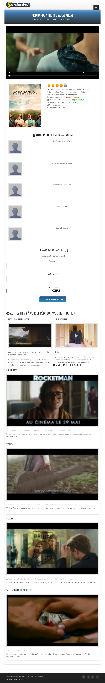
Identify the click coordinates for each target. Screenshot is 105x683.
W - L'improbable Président (19, 590)
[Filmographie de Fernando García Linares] (15, 170)
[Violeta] (52, 475)
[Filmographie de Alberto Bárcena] (15, 235)
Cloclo (10, 518)
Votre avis (53, 274)
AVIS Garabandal (53, 249)
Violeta (9, 444)
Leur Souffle (61, 319)
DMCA (22, 679)
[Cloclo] (52, 550)
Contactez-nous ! (11, 679)
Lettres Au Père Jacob (18, 319)
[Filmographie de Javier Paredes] (15, 213)
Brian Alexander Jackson (69, 95)
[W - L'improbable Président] (52, 621)
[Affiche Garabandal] (25, 105)
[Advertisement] (62, 115)
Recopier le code (53, 287)
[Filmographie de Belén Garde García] (15, 148)
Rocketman (11, 370)
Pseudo (53, 261)
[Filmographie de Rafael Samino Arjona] (15, 191)
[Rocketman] (52, 401)
